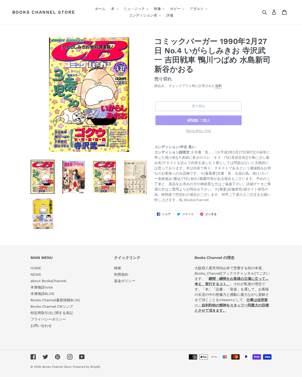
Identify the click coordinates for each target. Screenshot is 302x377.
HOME (36, 268)
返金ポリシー (124, 281)
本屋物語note (42, 287)
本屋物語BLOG (42, 294)
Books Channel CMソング (52, 306)
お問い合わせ (41, 326)
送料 (218, 86)
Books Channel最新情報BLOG (55, 300)
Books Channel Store (43, 12)
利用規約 (121, 274)
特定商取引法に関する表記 (52, 313)
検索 (117, 268)
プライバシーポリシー (48, 319)
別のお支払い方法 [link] (198, 131)
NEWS (36, 274)
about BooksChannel (48, 281)
